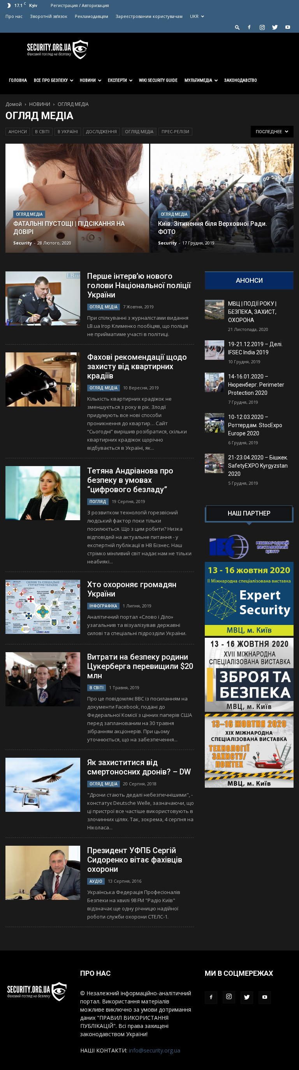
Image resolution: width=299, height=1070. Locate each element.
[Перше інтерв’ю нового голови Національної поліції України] (42, 298)
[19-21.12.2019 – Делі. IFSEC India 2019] (214, 350)
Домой (13, 104)
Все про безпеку (51, 80)
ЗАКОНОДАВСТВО (240, 80)
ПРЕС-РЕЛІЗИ (175, 131)
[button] (237, 27)
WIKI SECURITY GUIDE (158, 80)
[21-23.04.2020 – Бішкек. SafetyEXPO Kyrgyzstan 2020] (214, 463)
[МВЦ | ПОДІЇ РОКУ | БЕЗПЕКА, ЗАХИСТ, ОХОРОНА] (214, 309)
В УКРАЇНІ (68, 131)
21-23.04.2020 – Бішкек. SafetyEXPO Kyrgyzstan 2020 (258, 465)
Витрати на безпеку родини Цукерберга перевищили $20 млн (140, 666)
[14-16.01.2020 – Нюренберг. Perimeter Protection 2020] (214, 382)
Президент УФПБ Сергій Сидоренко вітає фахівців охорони (134, 860)
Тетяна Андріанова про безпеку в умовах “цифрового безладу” (130, 480)
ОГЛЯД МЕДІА (139, 131)
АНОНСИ (18, 131)
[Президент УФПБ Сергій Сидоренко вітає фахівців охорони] (42, 873)
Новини (88, 80)
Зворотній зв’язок (48, 16)
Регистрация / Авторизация (80, 5)
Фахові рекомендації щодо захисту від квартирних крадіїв (137, 366)
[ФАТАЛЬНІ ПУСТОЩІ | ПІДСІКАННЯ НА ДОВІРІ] (77, 206)
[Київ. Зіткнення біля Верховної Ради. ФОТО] (222, 206)
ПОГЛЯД (98, 501)
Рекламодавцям (91, 16)
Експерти (117, 80)
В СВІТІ (42, 131)
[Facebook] (249, 27)
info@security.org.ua (154, 1050)
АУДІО (96, 881)
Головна (18, 80)
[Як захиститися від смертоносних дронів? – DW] (42, 785)
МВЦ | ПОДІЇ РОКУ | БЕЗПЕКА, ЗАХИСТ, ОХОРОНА (252, 312)
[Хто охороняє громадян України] (42, 607)
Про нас (14, 16)
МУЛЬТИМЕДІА (198, 80)
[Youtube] (288, 27)
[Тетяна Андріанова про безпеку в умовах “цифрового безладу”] (42, 493)
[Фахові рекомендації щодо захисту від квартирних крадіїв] (42, 379)
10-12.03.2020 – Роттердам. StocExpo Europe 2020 (255, 425)
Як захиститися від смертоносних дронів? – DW (139, 767)
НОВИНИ (39, 104)
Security (22, 243)
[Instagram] (262, 27)
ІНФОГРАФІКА (103, 606)
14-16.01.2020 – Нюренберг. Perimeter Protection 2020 (256, 384)
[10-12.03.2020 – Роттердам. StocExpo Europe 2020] (214, 423)
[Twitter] (275, 27)
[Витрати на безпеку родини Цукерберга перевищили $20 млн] (42, 679)
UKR (194, 16)
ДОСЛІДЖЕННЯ (101, 131)
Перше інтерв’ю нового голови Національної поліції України (139, 285)
